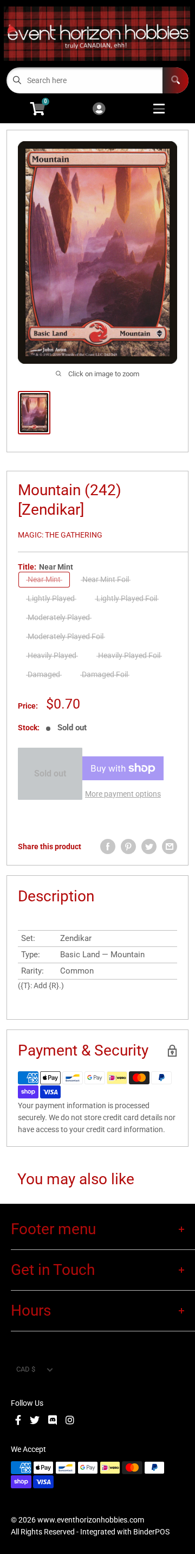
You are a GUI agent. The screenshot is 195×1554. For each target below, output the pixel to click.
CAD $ (25, 1369)
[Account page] (99, 109)
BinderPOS (151, 1531)
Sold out (50, 773)
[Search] (175, 80)
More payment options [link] (123, 793)
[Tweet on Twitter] (149, 846)
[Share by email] (169, 846)
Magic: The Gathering (60, 534)
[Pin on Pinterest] (128, 846)
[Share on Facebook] (107, 846)
